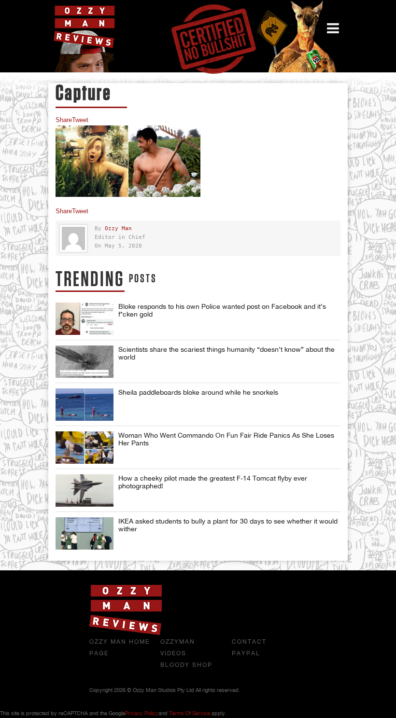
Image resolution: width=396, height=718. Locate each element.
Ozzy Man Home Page (119, 647)
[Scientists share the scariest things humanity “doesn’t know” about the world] (84, 361)
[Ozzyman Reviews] (125, 633)
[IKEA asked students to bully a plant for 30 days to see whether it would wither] (84, 533)
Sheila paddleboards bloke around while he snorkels (198, 392)
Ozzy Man (118, 228)
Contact (249, 641)
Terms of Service (189, 713)
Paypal (246, 653)
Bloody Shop (186, 665)
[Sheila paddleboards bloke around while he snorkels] (84, 404)
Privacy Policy (141, 713)
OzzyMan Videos (177, 647)
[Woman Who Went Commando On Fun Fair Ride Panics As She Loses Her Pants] (84, 447)
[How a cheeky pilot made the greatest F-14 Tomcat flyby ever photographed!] (84, 490)
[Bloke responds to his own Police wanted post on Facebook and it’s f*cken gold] (84, 318)
